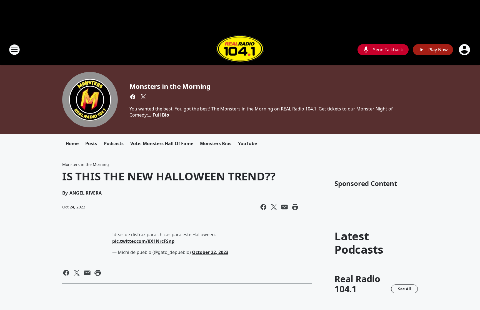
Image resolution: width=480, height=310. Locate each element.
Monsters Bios (215, 143)
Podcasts (114, 143)
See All (404, 288)
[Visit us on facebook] (132, 97)
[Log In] (465, 49)
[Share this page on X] (274, 207)
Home (72, 143)
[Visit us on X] (143, 97)
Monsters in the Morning (170, 86)
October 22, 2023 (210, 252)
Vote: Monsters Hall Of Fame (161, 143)
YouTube (247, 143)
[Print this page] (295, 207)
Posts (91, 143)
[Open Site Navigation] (14, 49)
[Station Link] (240, 49)
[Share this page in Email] (284, 207)
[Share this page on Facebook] (263, 207)
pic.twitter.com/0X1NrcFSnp (143, 241)
